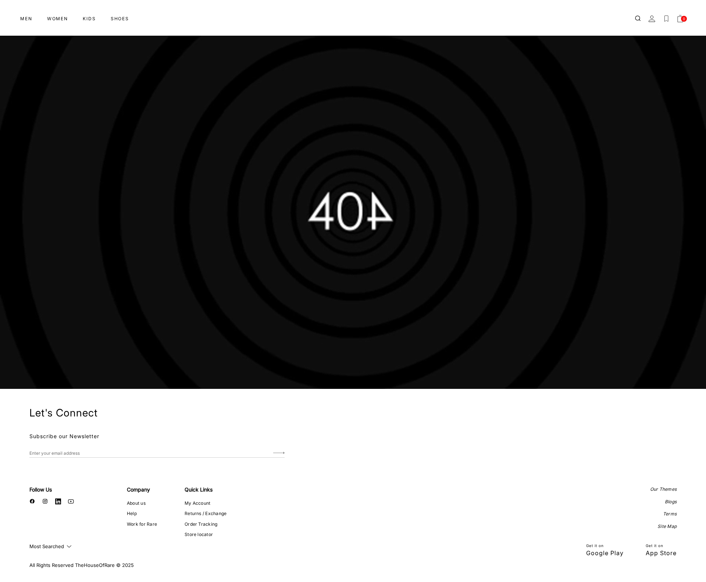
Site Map (667, 526)
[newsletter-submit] (279, 453)
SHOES (120, 18)
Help (132, 513)
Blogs (671, 501)
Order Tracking (201, 524)
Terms (670, 514)
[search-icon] (638, 18)
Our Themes (663, 489)
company (138, 489)
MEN (26, 18)
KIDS (89, 18)
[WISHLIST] (666, 18)
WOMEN (57, 18)
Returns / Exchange (206, 513)
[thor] (353, 16)
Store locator (199, 534)
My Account (197, 503)
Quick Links (199, 489)
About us (136, 503)
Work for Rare (142, 524)
